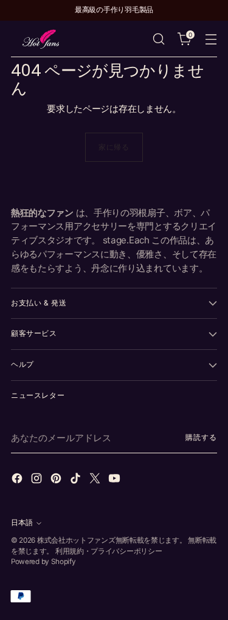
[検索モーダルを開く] (158, 39)
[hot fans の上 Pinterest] (57, 480)
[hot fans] (41, 39)
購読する (201, 437)
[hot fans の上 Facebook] (18, 480)
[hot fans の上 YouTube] (115, 480)
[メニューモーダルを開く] (210, 39)
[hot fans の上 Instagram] (37, 480)
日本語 (22, 522)
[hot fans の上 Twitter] (96, 480)
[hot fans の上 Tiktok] (76, 480)
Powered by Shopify (43, 561)
